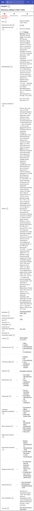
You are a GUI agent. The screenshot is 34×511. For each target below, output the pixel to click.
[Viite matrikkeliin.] (12, 498)
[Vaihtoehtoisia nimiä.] (3, 29)
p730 (26, 42)
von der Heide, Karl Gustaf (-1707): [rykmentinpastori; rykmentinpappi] (27, 457)
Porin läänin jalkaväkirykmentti (27, 376)
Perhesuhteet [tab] (14, 15)
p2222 (21, 127)
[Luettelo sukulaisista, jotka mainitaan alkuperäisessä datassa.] (3, 105)
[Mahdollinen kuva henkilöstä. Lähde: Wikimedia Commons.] (6, 18)
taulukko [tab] (4, 15)
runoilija (25, 345)
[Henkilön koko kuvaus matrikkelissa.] (11, 66)
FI (27, 2)
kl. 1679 (22, 25)
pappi (24, 343)
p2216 (29, 233)
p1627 (21, 219)
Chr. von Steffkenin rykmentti (26, 392)
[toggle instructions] (8, 6)
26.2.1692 (22, 329)
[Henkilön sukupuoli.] (8, 315)
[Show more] (17, 28)
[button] (17, 8)
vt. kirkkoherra (27, 352)
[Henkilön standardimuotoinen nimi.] (5, 21)
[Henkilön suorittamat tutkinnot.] (7, 338)
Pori (24, 358)
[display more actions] (32, 2)
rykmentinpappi (27, 346)
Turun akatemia (27, 360)
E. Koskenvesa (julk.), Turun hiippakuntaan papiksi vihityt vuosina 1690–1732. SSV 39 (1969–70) (27, 477)
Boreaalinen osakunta (26, 371)
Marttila (25, 356)
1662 (21, 319)
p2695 (21, 37)
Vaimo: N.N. (26, 431)
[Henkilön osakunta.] (8, 371)
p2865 (21, 149)
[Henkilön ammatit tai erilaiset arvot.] (12, 347)
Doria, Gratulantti (26, 482)
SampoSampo (26, 484)
